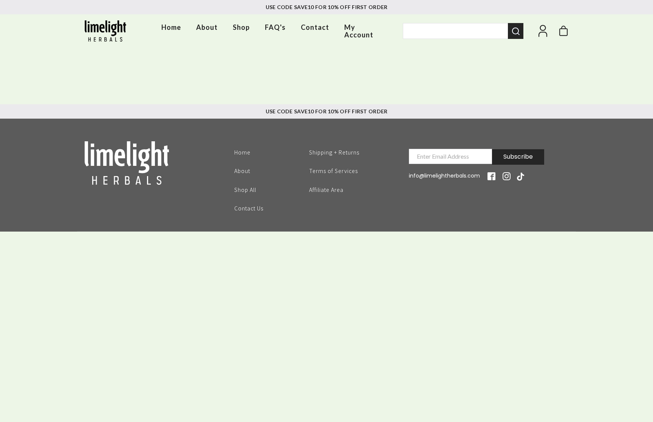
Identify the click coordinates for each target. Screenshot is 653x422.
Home (171, 27)
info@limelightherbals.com (444, 175)
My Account (358, 31)
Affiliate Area (326, 189)
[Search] (515, 31)
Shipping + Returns (334, 151)
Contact (315, 27)
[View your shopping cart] (563, 33)
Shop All (245, 189)
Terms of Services (333, 170)
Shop (241, 27)
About (207, 27)
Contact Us (248, 207)
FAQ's (275, 27)
